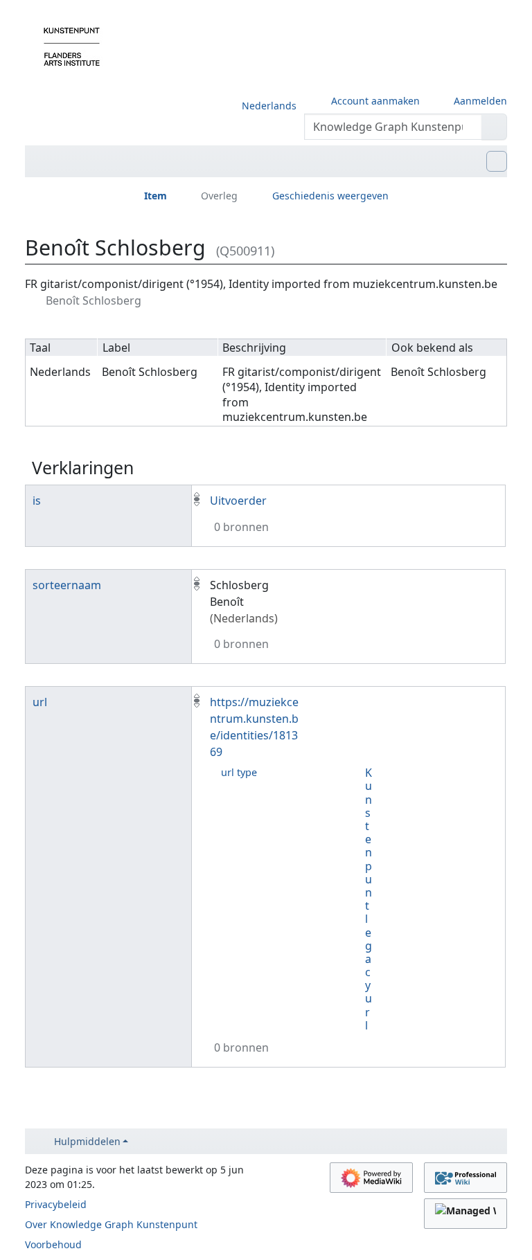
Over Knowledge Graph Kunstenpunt (111, 1224)
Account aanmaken (375, 100)
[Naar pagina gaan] (494, 127)
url (40, 702)
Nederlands (269, 105)
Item (155, 195)
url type (239, 772)
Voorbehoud (53, 1244)
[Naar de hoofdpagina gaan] (71, 45)
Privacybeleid (56, 1204)
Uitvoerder (238, 500)
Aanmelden (480, 100)
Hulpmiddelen (87, 1141)
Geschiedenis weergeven (330, 195)
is (37, 500)
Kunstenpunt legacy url (368, 899)
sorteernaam (67, 585)
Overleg (219, 195)
